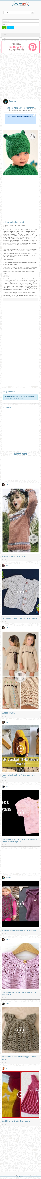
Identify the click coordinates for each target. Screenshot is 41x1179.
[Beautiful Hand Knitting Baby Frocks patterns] (20, 1094)
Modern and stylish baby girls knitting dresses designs (19, 930)
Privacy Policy (20, 1176)
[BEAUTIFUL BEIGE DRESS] (20, 670)
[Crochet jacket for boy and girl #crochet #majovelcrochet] (20, 592)
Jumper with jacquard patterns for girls (14, 556)
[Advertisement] (20, 77)
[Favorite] (5, 559)
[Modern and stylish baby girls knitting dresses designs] (20, 904)
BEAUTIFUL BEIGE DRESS (9, 713)
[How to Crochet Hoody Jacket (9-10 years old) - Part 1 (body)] (20, 748)
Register (11, 28)
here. (21, 398)
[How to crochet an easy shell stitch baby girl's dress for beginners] (20, 1030)
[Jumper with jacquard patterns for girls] (20, 521)
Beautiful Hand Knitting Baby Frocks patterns (16, 1121)
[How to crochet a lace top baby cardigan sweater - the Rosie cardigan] (20, 966)
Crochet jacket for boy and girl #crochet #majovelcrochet (19, 618)
